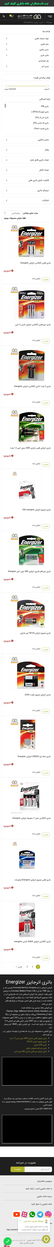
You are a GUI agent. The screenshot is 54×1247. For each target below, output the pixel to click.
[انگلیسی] (5, 1245)
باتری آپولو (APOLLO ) (40, 111)
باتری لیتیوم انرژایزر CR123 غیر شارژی (35, 633)
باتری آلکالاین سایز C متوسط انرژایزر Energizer (32, 818)
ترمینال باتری (43, 190)
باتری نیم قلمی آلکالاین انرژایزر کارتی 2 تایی (33, 324)
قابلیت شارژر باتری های (39, 180)
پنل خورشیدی (44, 60)
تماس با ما (36, 278)
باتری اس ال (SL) (42, 117)
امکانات (45, 200)
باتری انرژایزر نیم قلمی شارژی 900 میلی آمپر (30, 1051)
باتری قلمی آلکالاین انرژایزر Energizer (36, 263)
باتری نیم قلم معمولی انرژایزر (36, 1048)
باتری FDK (45, 106)
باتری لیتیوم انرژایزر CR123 (37, 1041)
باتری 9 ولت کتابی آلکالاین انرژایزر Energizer (32, 386)
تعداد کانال (44, 170)
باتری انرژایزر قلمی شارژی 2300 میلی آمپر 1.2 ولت (30, 448)
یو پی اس (45, 66)
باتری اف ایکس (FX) (41, 123)
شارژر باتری (44, 55)
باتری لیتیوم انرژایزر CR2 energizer (36, 509)
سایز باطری (45, 44)
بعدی (20, 966)
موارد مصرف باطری (42, 38)
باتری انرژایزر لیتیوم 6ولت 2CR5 (38, 694)
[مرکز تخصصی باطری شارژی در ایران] (29, 16)
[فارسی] (8, 1245)
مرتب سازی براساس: (30, 213)
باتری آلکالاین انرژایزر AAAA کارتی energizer (32, 941)
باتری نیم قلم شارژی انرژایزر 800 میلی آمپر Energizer (29, 571)
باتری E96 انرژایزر (40, 1044)
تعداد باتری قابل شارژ (39, 160)
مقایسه (45, 279)
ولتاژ (47, 149)
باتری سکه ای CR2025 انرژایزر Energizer (34, 756)
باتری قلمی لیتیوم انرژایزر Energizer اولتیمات (33, 879)
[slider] (47, 86)
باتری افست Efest (41, 128)
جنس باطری (44, 49)
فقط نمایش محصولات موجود (15, 218)
